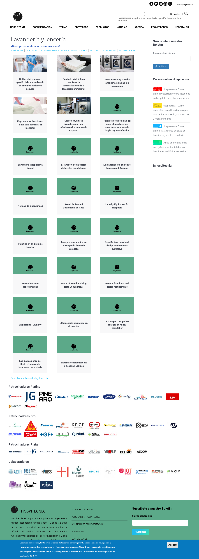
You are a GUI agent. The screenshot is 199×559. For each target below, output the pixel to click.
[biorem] (78, 471)
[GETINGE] (46, 451)
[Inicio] (18, 16)
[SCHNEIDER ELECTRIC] (77, 396)
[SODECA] (141, 425)
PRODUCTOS (97, 50)
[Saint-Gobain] (140, 396)
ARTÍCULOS (17, 50)
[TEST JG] (30, 451)
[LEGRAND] (30, 406)
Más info (32, 555)
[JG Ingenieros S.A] (30, 396)
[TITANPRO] (78, 451)
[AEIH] (15, 471)
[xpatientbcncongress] (141, 471)
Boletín (158, 44)
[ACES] (15, 484)
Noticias (122, 27)
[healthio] (94, 471)
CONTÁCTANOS (79, 538)
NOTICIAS (111, 50)
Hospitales (182, 27)
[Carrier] (109, 396)
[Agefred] (124, 396)
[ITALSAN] (61, 396)
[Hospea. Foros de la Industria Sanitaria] (62, 471)
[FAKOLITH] (94, 434)
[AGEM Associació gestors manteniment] (30, 471)
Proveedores (159, 27)
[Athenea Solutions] (46, 484)
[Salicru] (110, 434)
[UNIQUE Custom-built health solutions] (173, 471)
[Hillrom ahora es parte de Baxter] (93, 396)
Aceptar (172, 544)
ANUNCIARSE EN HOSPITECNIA (87, 524)
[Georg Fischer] (46, 434)
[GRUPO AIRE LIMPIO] (15, 425)
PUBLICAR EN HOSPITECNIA (86, 516)
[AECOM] (141, 451)
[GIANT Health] (30, 484)
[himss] (46, 471)
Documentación (42, 27)
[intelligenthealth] (110, 471)
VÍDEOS (83, 50)
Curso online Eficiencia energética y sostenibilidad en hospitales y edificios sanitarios (170, 147)
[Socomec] (126, 425)
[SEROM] (15, 406)
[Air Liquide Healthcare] (15, 396)
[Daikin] (46, 425)
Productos (102, 27)
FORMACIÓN (78, 531)
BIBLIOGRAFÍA (69, 50)
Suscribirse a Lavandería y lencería (29, 378)
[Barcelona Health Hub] (157, 471)
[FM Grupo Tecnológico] (62, 425)
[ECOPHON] (110, 425)
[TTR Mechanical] (62, 451)
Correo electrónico (164, 53)
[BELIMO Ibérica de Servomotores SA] (126, 451)
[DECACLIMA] (157, 425)
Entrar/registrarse (185, 4)
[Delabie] (156, 396)
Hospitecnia (17, 27)
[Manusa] (15, 434)
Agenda (139, 27)
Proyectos (81, 27)
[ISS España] (173, 425)
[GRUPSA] (94, 425)
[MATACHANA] (15, 451)
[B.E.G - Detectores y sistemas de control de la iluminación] (172, 396)
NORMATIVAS (51, 50)
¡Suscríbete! (161, 66)
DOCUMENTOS (34, 50)
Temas (63, 27)
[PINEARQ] (45, 396)
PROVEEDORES (127, 50)
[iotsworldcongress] (125, 471)
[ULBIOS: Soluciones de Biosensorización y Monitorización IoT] (94, 451)
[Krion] (78, 425)
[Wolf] (110, 451)
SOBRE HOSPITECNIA (82, 509)
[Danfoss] (30, 434)
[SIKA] (30, 425)
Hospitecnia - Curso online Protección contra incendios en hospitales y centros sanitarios (171, 93)
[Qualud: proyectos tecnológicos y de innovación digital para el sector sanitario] (78, 434)
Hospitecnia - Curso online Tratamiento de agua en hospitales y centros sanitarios (169, 130)
